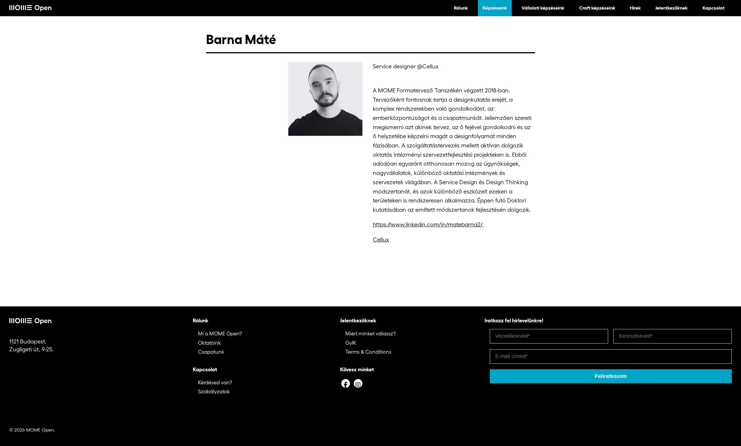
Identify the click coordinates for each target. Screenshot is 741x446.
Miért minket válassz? (370, 334)
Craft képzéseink (597, 7)
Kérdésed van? (215, 382)
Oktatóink (209, 343)
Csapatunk (211, 352)
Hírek (635, 7)
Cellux (381, 239)
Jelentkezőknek (671, 7)
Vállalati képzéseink (543, 7)
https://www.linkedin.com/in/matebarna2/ (428, 224)
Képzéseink (495, 7)
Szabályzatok (214, 391)
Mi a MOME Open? (220, 334)
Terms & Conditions (368, 352)
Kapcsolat (714, 7)
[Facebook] (345, 383)
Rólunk (461, 7)
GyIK (350, 343)
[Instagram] (358, 383)
